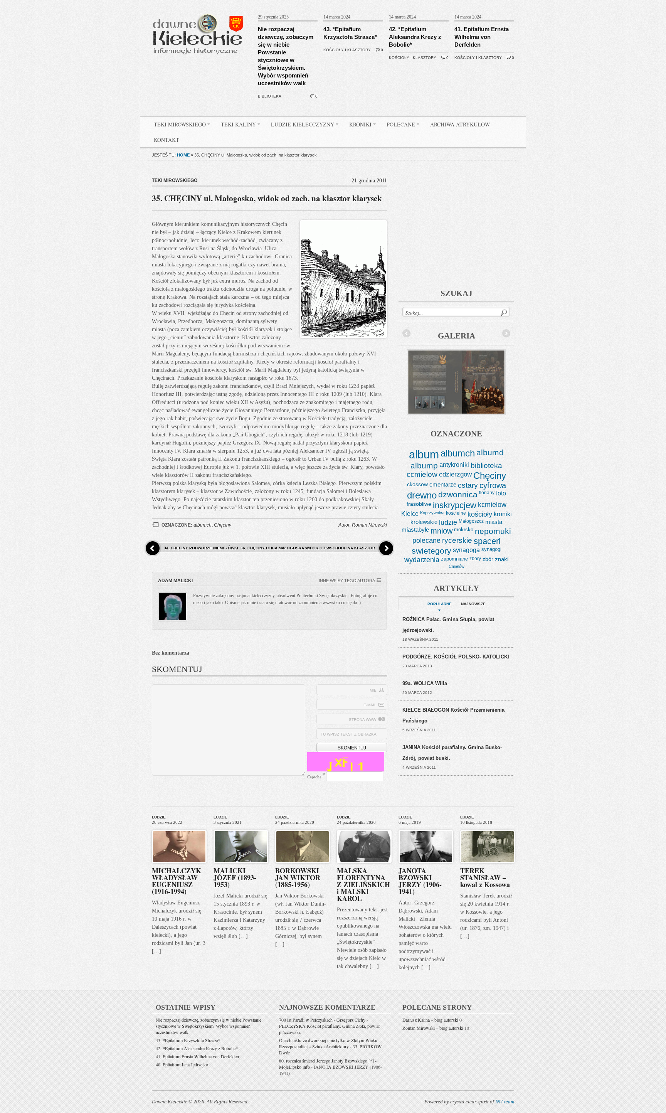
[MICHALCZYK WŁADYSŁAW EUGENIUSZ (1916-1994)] (179, 828)
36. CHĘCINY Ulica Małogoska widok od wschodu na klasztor (307, 548)
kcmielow (492, 505)
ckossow (417, 484)
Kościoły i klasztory (347, 50)
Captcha (314, 777)
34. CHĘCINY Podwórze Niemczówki (201, 548)
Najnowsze (473, 604)
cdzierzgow (455, 474)
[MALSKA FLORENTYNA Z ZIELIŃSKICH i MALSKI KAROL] (364, 828)
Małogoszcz (471, 521)
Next (506, 333)
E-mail (370, 705)
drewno (422, 495)
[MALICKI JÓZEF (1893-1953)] (241, 828)
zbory (475, 558)
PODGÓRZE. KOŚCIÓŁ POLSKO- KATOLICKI (455, 657)
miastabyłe (415, 530)
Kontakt (166, 139)
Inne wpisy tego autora (347, 580)
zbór (488, 559)
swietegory (431, 551)
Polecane (398, 126)
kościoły (480, 514)
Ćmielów (456, 566)
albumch (202, 525)
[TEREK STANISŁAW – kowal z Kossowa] (487, 828)
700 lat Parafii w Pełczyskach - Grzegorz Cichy (322, 1020)
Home (183, 155)
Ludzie (159, 817)
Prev (406, 333)
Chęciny (222, 525)
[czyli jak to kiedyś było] (199, 10)
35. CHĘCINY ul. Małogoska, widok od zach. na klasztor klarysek (267, 198)
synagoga (466, 549)
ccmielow (422, 474)
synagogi (491, 549)
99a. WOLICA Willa (424, 683)
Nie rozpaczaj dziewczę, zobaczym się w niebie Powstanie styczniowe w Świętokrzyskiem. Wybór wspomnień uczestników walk (208, 1026)
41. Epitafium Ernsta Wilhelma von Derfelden (481, 37)
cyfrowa (492, 485)
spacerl (487, 541)
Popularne (439, 604)
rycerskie (457, 540)
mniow (441, 531)
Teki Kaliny (235, 126)
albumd (490, 452)
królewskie (423, 522)
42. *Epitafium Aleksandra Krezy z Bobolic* (415, 37)
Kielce (410, 513)
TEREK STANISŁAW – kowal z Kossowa (485, 877)
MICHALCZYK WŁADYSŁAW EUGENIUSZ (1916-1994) (176, 880)
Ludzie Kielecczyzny (299, 126)
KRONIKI (357, 126)
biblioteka (269, 96)
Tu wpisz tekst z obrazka (349, 734)
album (424, 454)
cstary (468, 485)
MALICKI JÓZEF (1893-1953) (235, 877)
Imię (372, 690)
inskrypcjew (454, 505)
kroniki (503, 513)
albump (424, 465)
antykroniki (454, 464)
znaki (501, 559)
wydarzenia (421, 560)
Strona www (362, 719)
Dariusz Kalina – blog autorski (430, 1020)
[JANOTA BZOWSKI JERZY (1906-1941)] (426, 828)
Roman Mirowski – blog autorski (432, 1028)
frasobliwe (419, 504)
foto (501, 493)
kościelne (456, 513)
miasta (493, 522)
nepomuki (493, 531)
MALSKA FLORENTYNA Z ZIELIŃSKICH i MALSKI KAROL (363, 884)
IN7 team (504, 1102)
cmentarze (442, 484)
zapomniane (454, 559)
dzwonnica (458, 494)
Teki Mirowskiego (177, 126)
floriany (486, 492)
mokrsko (463, 529)
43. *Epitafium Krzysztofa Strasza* (188, 1040)
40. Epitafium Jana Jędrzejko (182, 1064)
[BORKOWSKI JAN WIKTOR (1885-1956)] (302, 828)
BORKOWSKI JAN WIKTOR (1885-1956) (297, 877)
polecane (426, 540)
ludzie (448, 522)
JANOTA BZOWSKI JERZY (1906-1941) (420, 880)
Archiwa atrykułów (460, 124)
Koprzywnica (432, 512)
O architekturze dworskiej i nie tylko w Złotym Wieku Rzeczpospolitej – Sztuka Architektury (328, 1043)
